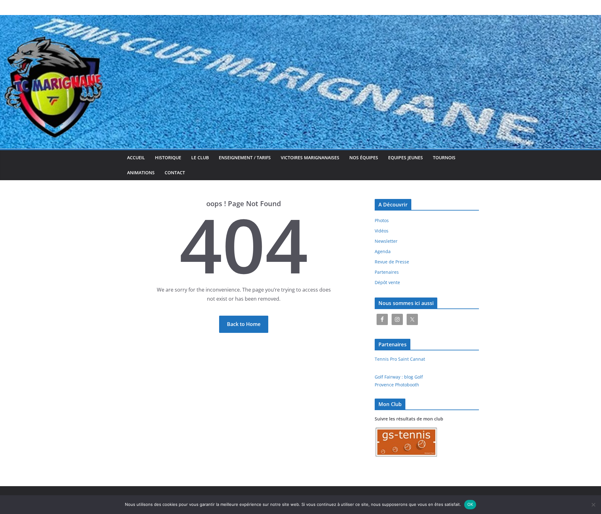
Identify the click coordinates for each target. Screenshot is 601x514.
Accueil (136, 157)
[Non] (593, 504)
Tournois (444, 157)
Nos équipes (363, 157)
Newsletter (386, 241)
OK (470, 504)
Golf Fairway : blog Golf (399, 377)
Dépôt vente (387, 282)
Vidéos (381, 231)
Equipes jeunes (405, 157)
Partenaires (387, 272)
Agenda (383, 251)
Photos (382, 220)
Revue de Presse (392, 262)
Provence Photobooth (397, 385)
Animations (141, 173)
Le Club (200, 157)
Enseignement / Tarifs (245, 157)
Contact (175, 173)
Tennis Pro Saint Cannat (400, 359)
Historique (168, 157)
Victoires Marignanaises (310, 157)
